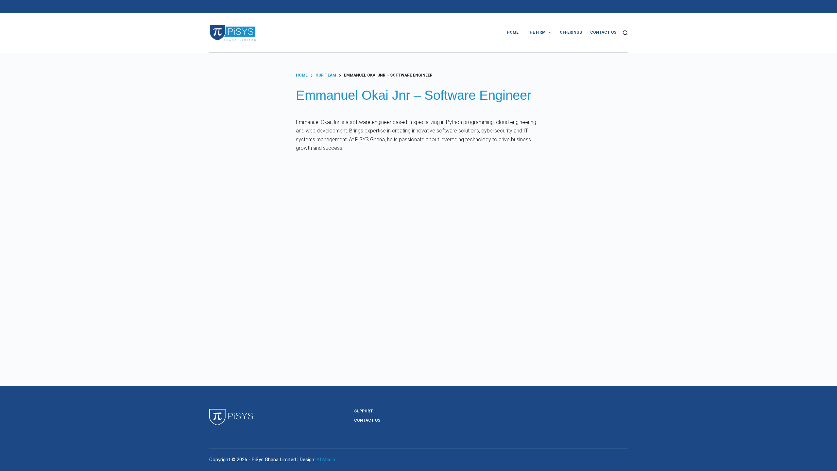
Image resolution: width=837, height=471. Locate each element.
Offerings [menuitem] (571, 32)
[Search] (625, 32)
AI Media (325, 459)
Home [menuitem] (513, 32)
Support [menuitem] (363, 411)
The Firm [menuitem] (536, 32)
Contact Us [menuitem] (603, 32)
